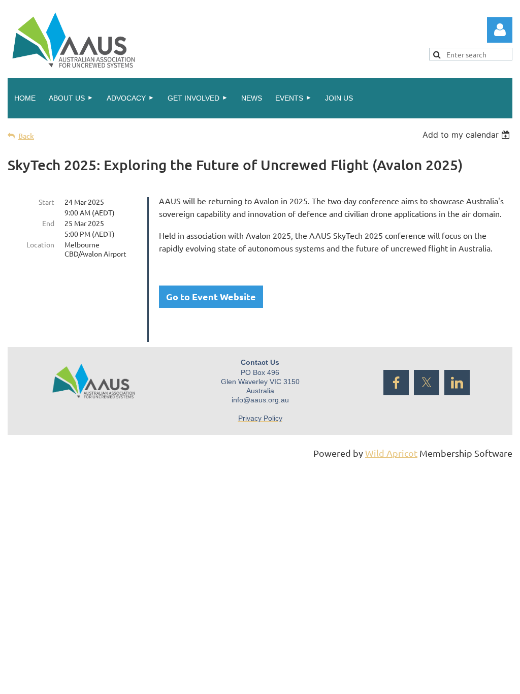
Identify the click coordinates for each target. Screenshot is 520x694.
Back (26, 136)
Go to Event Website (211, 296)
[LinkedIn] (457, 382)
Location (40, 244)
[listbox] (467, 135)
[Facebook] (396, 382)
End (48, 223)
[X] (426, 382)
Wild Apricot (391, 453)
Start (46, 201)
